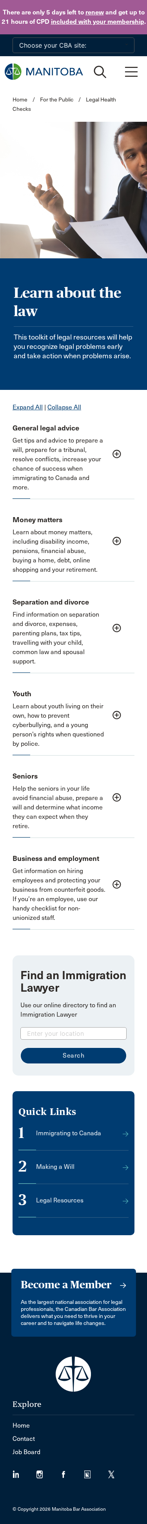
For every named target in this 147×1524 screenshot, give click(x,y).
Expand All (28, 407)
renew (94, 12)
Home (20, 99)
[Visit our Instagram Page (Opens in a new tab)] (48, 1472)
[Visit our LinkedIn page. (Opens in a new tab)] (24, 1472)
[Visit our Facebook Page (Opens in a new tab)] (72, 1472)
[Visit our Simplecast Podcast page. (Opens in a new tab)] (96, 1472)
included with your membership (97, 21)
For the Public (56, 99)
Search (73, 1055)
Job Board (26, 1452)
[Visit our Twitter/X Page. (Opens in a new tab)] (116, 1472)
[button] (73, 456)
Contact (24, 1438)
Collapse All (64, 407)
